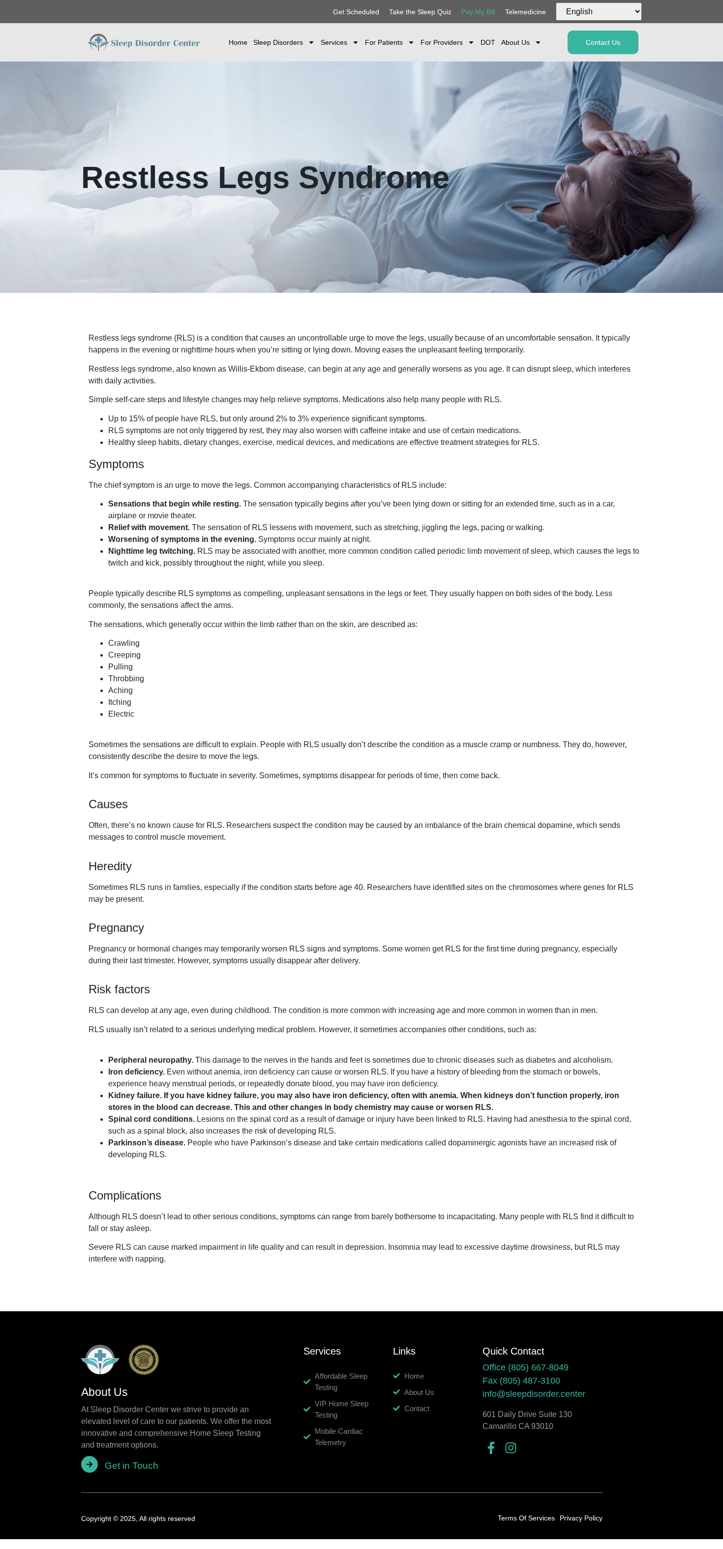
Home (238, 42)
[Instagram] (510, 1447)
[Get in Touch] (89, 1464)
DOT (488, 42)
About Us (515, 42)
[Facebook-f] (491, 1447)
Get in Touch (131, 1465)
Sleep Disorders (278, 42)
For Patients (384, 42)
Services (334, 42)
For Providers (442, 42)
